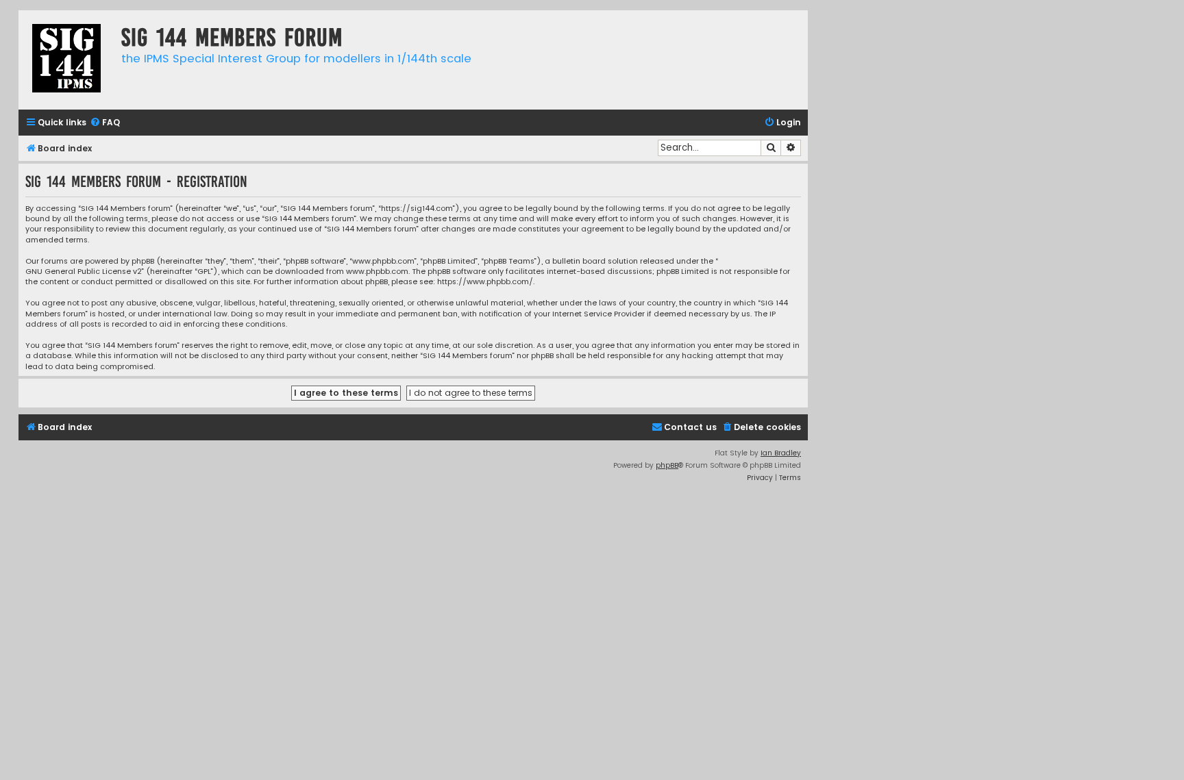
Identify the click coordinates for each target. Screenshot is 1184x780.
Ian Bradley (781, 453)
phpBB (667, 465)
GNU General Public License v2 (83, 271)
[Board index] (66, 60)
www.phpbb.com (377, 271)
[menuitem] (105, 123)
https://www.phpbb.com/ (485, 282)
